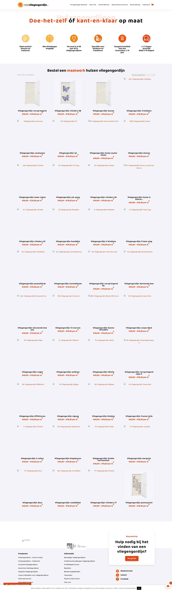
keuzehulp (135, 4)
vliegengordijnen (78, 4)
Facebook (124, 579)
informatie (104, 4)
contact (146, 4)
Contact (124, 575)
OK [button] (139, 588)
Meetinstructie (126, 571)
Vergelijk (131, 558)
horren (93, 4)
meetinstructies (120, 4)
